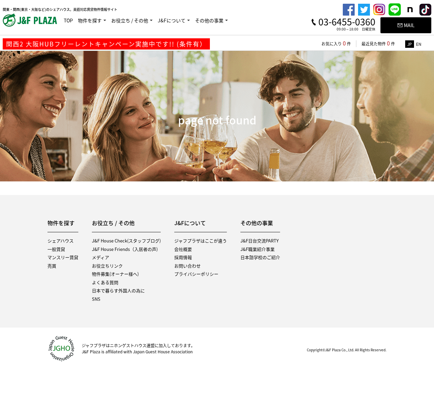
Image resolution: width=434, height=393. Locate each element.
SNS (96, 299)
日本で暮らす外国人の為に (118, 290)
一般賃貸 (56, 249)
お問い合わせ (187, 265)
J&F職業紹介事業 (257, 249)
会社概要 (183, 249)
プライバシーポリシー (196, 274)
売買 (51, 265)
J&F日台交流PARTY (259, 240)
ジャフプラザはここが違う (200, 240)
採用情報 (183, 257)
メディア (100, 257)
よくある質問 (105, 282)
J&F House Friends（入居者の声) (125, 249)
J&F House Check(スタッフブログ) (126, 240)
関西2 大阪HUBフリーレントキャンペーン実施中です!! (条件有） (106, 43)
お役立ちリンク (107, 265)
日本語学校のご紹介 (260, 257)
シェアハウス (60, 240)
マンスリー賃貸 (62, 257)
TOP (68, 20)
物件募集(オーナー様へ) (115, 274)
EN (418, 44)
